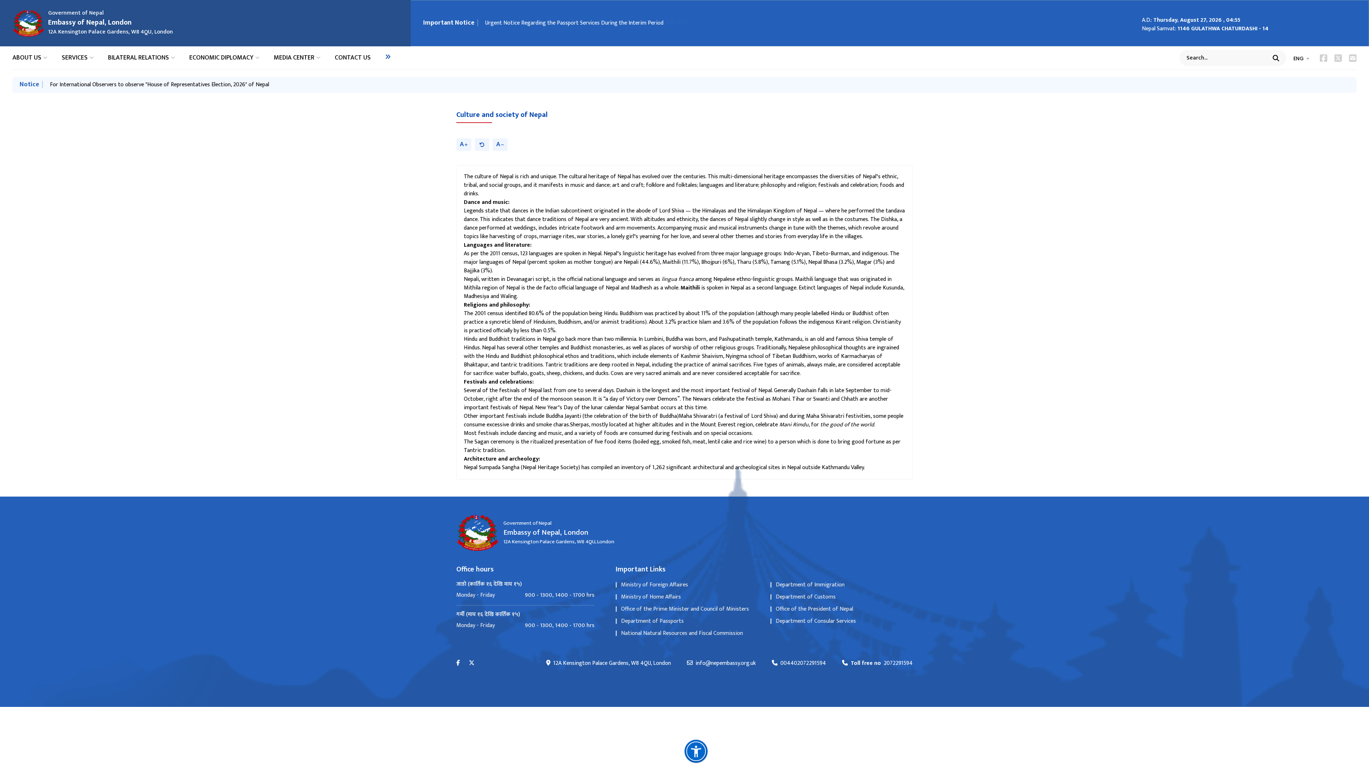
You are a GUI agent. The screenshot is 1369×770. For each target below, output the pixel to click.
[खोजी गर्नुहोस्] (1276, 58)
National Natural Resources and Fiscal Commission (682, 633)
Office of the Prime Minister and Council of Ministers (685, 609)
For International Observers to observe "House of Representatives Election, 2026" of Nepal (159, 84)
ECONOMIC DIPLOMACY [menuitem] (221, 58)
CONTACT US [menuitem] (353, 58)
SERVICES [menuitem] (75, 58)
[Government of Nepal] (28, 23)
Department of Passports (652, 621)
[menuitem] (388, 57)
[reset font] (482, 144)
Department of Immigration (810, 585)
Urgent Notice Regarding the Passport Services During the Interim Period (574, 23)
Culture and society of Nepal (502, 115)
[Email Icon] (1353, 58)
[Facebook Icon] (1323, 58)
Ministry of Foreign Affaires (654, 585)
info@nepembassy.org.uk (726, 663)
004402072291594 (803, 663)
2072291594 (882, 663)
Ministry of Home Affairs (651, 597)
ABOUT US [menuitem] (26, 58)
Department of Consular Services (816, 621)
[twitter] (472, 663)
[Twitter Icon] (1338, 58)
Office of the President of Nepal (814, 609)
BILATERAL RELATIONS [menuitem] (138, 58)
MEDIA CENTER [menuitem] (294, 58)
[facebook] (458, 663)
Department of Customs (806, 597)
